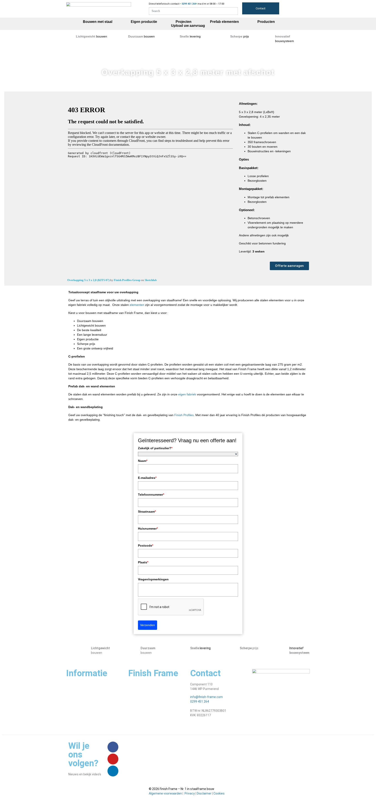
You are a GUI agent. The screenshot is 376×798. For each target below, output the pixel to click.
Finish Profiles (184, 415)
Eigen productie (144, 22)
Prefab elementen (224, 22)
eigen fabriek (187, 394)
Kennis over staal (140, 716)
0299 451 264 (199, 701)
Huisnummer (148, 528)
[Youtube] (112, 759)
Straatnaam (147, 511)
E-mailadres (147, 477)
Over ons (134, 684)
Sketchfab (151, 280)
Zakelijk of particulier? (155, 448)
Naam (142, 461)
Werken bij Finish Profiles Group (149, 708)
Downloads (136, 724)
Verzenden (147, 625)
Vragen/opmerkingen (153, 579)
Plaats (143, 562)
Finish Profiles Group (127, 280)
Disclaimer (204, 793)
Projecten (183, 22)
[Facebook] (112, 747)
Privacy (190, 793)
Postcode (145, 545)
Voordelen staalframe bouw (147, 692)
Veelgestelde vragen (80, 689)
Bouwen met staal (97, 22)
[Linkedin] (112, 771)
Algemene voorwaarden (165, 793)
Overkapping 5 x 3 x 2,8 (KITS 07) (88, 280)
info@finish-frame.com (206, 697)
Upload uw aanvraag (188, 25)
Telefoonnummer (151, 494)
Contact (260, 8)
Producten (266, 22)
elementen (137, 305)
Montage (134, 700)
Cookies (219, 793)
